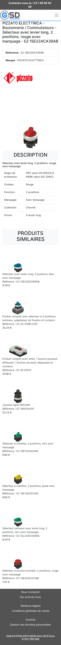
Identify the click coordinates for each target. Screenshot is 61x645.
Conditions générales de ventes (30, 610)
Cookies (30, 619)
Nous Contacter (30, 592)
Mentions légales (31, 605)
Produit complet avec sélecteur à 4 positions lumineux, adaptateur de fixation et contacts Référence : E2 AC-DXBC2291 (29, 320)
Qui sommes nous (30, 597)
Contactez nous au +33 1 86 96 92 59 (30, 4)
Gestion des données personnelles (30, 624)
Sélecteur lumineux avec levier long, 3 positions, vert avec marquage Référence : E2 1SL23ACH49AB (24, 532)
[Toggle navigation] (56, 15)
